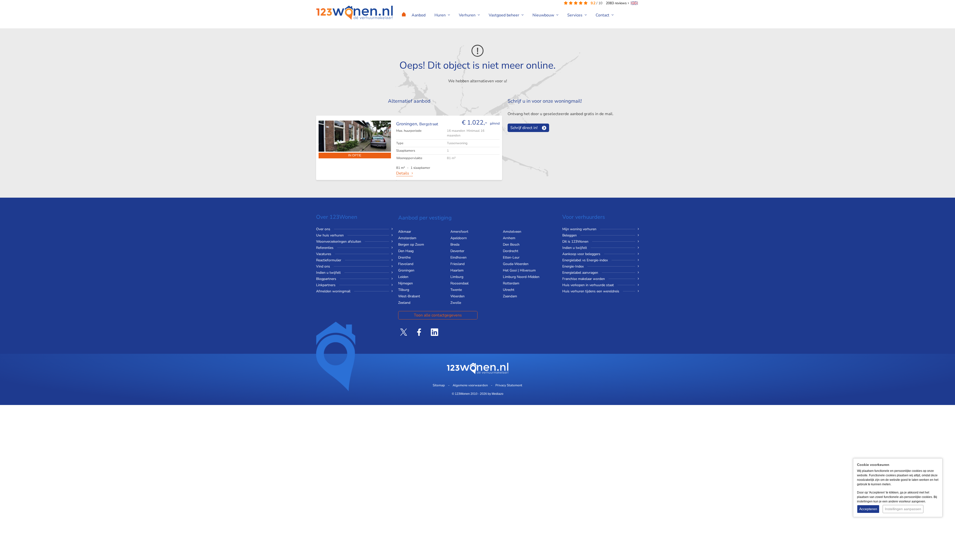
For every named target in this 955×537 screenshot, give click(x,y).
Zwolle (455, 302)
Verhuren (468, 15)
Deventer (457, 251)
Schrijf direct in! (524, 128)
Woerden (457, 296)
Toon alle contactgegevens (438, 315)
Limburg (456, 276)
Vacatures (323, 254)
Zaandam (510, 296)
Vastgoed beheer (504, 15)
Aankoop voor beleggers (581, 254)
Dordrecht (510, 251)
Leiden (403, 276)
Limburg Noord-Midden (521, 276)
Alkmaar (404, 231)
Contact (603, 15)
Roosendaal (459, 283)
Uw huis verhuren (330, 235)
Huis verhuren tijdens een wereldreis (590, 291)
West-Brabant (409, 296)
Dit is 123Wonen (575, 241)
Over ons (323, 229)
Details (402, 173)
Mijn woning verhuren (579, 229)
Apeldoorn (458, 238)
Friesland (457, 264)
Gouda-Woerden (515, 264)
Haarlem (457, 270)
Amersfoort (459, 231)
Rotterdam (511, 283)
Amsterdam (407, 238)
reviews (617, 3)
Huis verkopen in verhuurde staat (588, 285)
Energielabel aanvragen (580, 272)
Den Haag (406, 251)
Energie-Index (573, 266)
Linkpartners (325, 285)
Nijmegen (405, 283)
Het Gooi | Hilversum (519, 270)
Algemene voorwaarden (470, 385)
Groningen (406, 270)
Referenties (325, 247)
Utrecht (508, 289)
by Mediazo (495, 394)
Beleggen (569, 235)
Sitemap (439, 385)
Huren (440, 15)
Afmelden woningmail (333, 291)
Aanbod (419, 15)
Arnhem (509, 238)
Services (575, 15)
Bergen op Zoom (411, 244)
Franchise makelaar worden (583, 278)
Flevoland (405, 264)
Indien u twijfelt (328, 272)
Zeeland (404, 302)
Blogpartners (326, 278)
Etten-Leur (511, 257)
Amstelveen (512, 231)
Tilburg (403, 289)
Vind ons (323, 266)
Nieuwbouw (543, 15)
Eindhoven (458, 257)
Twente (456, 289)
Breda (454, 244)
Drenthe (404, 257)
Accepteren (868, 509)
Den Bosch (511, 244)
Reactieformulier (328, 260)
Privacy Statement (508, 385)
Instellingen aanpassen (903, 509)
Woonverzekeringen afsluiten (338, 241)
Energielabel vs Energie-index (585, 260)
